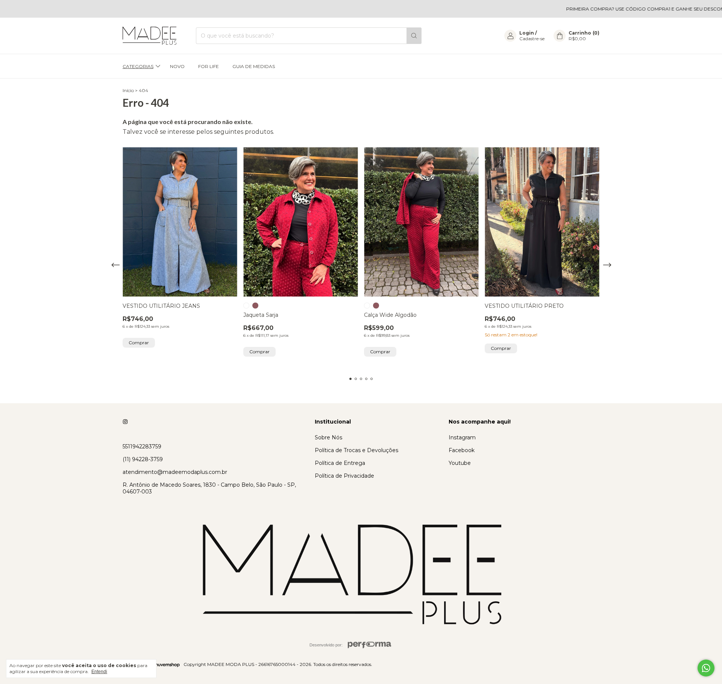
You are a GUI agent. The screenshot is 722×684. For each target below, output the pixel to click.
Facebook (462, 450)
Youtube (460, 463)
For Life (208, 66)
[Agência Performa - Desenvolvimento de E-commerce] (369, 645)
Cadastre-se (532, 38)
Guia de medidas (253, 66)
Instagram (462, 437)
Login (526, 33)
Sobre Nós (328, 437)
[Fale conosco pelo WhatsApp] (706, 668)
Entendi (99, 671)
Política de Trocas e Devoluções (356, 450)
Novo (177, 66)
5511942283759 (142, 446)
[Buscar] (414, 35)
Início (128, 90)
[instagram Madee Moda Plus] (125, 421)
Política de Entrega (340, 463)
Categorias (138, 66)
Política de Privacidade (344, 475)
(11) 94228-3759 (143, 459)
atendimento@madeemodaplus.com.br (175, 472)
